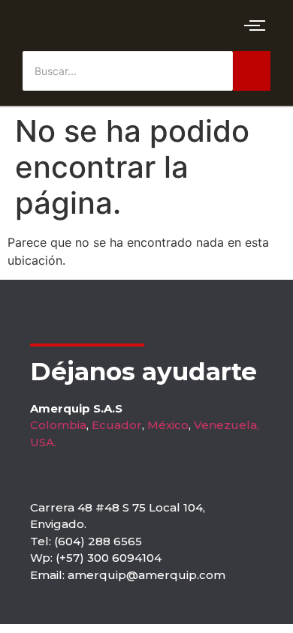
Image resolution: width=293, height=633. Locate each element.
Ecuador (117, 425)
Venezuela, (226, 425)
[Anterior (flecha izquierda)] (26, 316)
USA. (43, 442)
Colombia (58, 425)
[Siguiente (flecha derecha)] (266, 316)
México (168, 425)
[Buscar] (251, 71)
